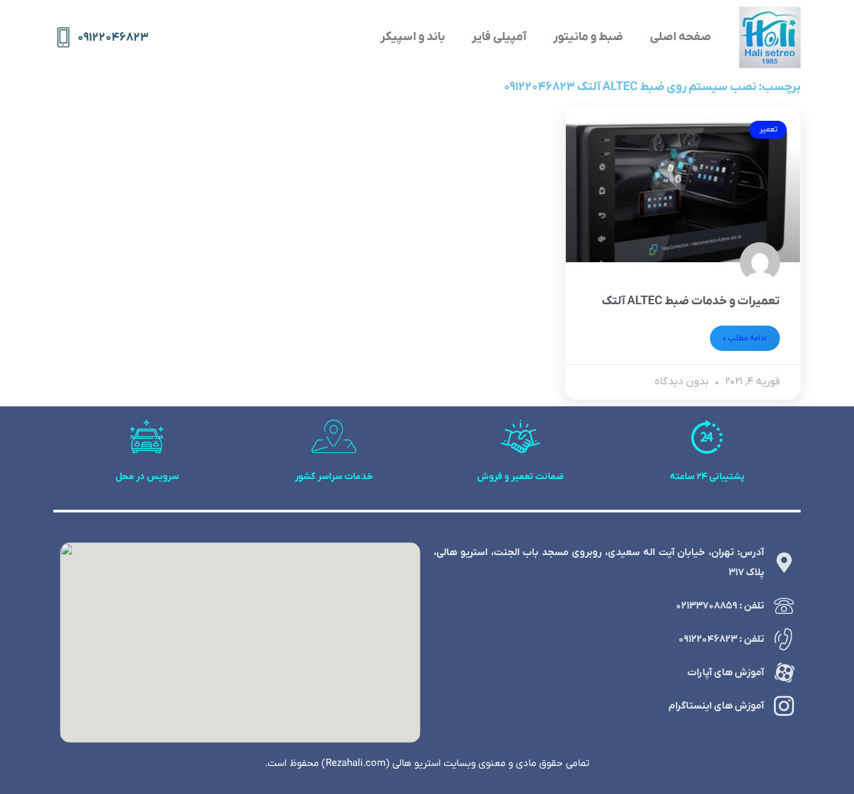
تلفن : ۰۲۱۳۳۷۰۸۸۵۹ (720, 606)
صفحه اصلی (680, 37)
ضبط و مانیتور (588, 37)
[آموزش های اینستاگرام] (784, 706)
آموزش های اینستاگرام (716, 706)
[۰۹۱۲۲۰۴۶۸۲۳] (63, 37)
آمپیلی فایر (499, 37)
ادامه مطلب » (745, 338)
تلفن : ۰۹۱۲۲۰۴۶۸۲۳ (721, 639)
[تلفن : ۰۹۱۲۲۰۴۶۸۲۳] (784, 639)
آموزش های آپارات (725, 672)
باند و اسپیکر (412, 37)
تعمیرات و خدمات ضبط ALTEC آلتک (691, 301)
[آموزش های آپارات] (784, 673)
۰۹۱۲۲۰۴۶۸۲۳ (113, 37)
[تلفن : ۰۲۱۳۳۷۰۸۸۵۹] (784, 606)
